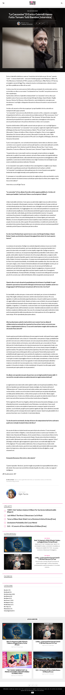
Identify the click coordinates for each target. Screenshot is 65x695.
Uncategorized (8, 610)
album (16, 479)
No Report (7, 602)
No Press (6, 600)
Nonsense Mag (10, 481)
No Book (6, 592)
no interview (48, 479)
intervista (29, 479)
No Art (6, 590)
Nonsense (7, 608)
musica (42, 479)
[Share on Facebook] (36, 23)
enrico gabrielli (22, 479)
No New (6, 598)
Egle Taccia (26, 22)
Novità (17, 481)
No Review (7, 604)
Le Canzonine (36, 479)
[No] (63, 691)
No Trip (6, 606)
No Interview (8, 594)
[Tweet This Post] (39, 23)
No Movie (7, 596)
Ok (32, 692)
